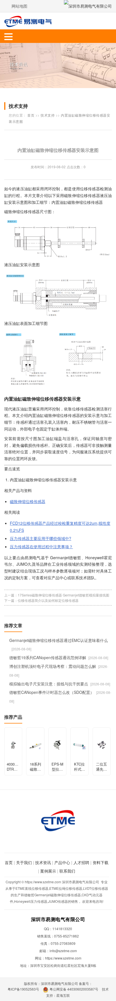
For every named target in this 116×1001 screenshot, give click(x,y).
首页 (30, 115)
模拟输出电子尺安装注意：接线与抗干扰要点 (48, 684)
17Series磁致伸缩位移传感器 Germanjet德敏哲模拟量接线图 (63, 595)
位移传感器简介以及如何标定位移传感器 (48, 600)
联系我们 (67, 871)
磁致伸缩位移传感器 (27, 501)
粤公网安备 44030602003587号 (74, 989)
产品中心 (62, 862)
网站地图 (19, 6)
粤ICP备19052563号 (23, 989)
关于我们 (24, 862)
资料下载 (100, 862)
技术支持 (48, 115)
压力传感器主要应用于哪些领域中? (40, 538)
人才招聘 (81, 862)
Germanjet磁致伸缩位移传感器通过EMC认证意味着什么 (58, 640)
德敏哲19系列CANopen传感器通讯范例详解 (47, 657)
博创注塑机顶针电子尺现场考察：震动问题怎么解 (52, 666)
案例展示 (48, 871)
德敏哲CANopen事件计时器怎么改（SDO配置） (51, 692)
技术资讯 (43, 862)
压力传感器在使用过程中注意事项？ (41, 546)
